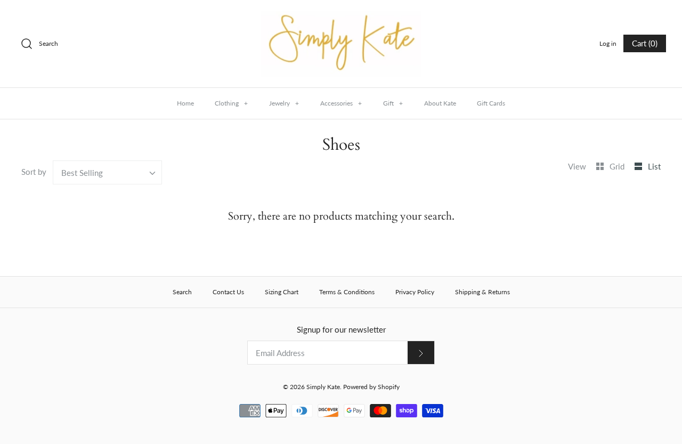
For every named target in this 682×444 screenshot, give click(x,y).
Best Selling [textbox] (82, 172)
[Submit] (421, 352)
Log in (607, 43)
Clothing (231, 103)
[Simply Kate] (341, 17)
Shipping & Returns (482, 292)
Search (182, 292)
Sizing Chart (281, 292)
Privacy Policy (414, 292)
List (654, 166)
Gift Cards (491, 103)
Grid (618, 166)
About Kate (440, 103)
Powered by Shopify (371, 387)
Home (185, 103)
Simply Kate (323, 387)
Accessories (341, 103)
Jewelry (284, 103)
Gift (393, 103)
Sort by (33, 171)
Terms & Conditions (347, 292)
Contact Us (228, 292)
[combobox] (108, 172)
